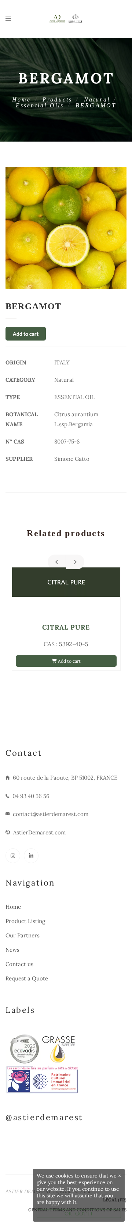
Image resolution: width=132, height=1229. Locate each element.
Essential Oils (40, 105)
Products (58, 99)
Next (75, 562)
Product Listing (25, 921)
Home (21, 99)
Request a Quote (27, 978)
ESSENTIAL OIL (74, 396)
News (12, 949)
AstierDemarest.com (39, 832)
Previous (57, 562)
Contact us (19, 964)
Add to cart (25, 334)
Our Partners (23, 935)
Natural (97, 99)
